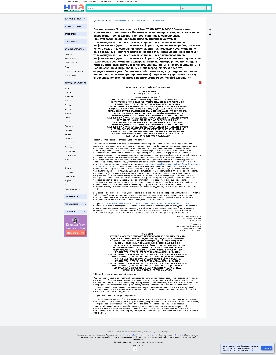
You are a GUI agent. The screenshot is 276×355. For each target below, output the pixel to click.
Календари (70, 34)
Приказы (68, 92)
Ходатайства (70, 176)
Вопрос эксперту (73, 26)
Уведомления (70, 151)
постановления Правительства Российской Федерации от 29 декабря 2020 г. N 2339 (149, 203)
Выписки (68, 101)
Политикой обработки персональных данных (140, 335)
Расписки (68, 130)
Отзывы (68, 168)
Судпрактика (71, 197)
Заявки (67, 160)
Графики (68, 105)
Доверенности (70, 164)
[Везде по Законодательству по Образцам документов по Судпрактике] (193, 8)
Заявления (69, 97)
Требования (69, 147)
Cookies (252, 351)
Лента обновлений (140, 342)
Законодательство (74, 49)
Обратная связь (156, 342)
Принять (267, 348)
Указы (67, 67)
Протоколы (69, 126)
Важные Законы (71, 59)
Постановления (71, 63)
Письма (68, 122)
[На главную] (74, 8)
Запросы (68, 181)
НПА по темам (70, 75)
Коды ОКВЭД (71, 42)
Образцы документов (75, 83)
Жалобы (68, 109)
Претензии (69, 172)
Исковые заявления (72, 189)
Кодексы (68, 54)
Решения (68, 134)
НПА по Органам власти (74, 71)
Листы (67, 118)
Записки (68, 113)
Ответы (68, 185)
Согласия (68, 139)
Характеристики (71, 155)
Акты (67, 88)
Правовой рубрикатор (122, 342)
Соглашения (69, 143)
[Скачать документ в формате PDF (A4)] (200, 82)
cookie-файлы (177, 335)
